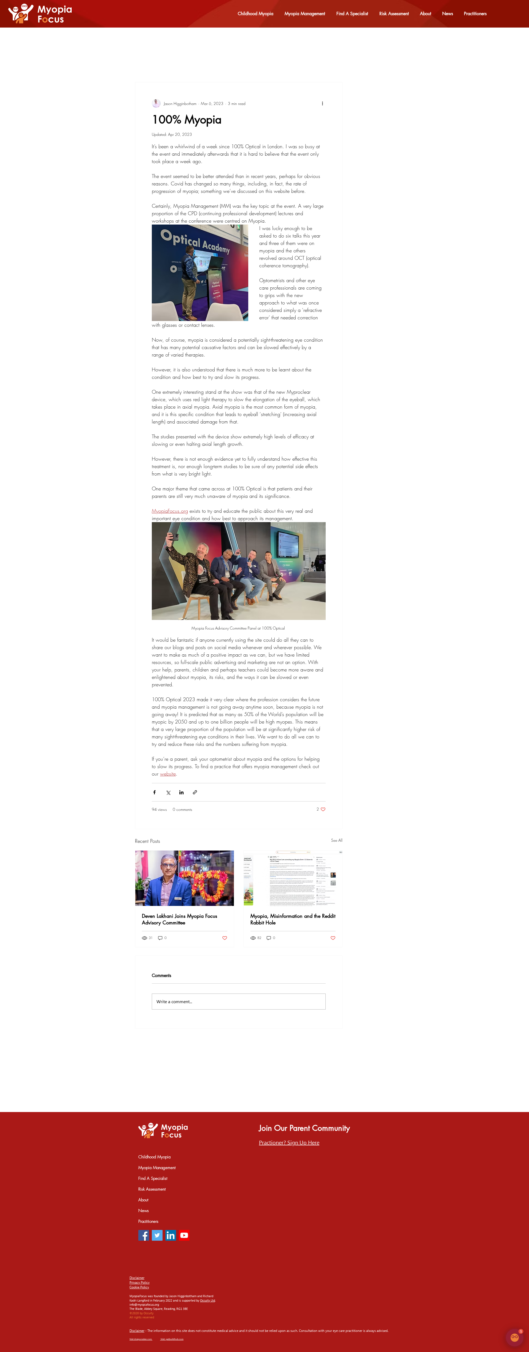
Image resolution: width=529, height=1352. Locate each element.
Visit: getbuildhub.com (172, 1338)
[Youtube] (184, 1235)
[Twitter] (157, 1235)
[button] (289, 1142)
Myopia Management (157, 1167)
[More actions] (322, 103)
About (143, 1200)
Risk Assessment (152, 1189)
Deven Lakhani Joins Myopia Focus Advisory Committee (179, 919)
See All (336, 840)
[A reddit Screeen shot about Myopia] (293, 878)
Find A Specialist (152, 1178)
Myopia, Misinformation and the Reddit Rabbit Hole (292, 919)
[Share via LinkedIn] (181, 792)
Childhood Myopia (154, 1157)
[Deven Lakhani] (184, 878)
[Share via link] (195, 792)
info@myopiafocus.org (144, 1304)
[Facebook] (143, 1235)
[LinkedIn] (170, 1235)
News (143, 1210)
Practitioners (148, 1221)
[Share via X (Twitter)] (168, 792)
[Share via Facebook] (154, 792)
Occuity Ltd (207, 1300)
